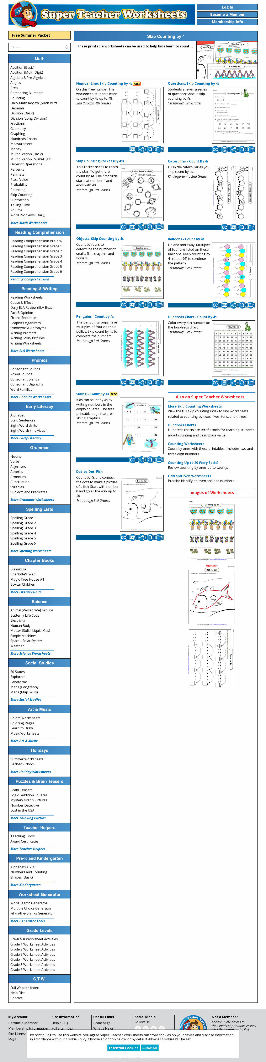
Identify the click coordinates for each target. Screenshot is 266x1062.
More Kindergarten (25, 884)
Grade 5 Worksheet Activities (32, 964)
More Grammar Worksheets (32, 499)
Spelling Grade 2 (23, 523)
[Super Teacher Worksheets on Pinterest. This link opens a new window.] (153, 1028)
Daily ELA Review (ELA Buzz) (32, 307)
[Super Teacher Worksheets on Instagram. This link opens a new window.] (161, 1028)
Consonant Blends (24, 379)
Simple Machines (23, 635)
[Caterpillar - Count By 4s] (233, 193)
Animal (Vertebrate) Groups (31, 610)
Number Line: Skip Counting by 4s (104, 83)
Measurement (21, 143)
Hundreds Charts (23, 138)
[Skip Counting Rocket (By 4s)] (142, 193)
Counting (17, 98)
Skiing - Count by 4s (92, 394)
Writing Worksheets (26, 343)
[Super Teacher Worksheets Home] (101, 14)
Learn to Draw (21, 728)
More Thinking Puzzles (28, 818)
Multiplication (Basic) (26, 154)
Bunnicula (18, 569)
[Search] (67, 47)
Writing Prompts (23, 333)
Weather (17, 646)
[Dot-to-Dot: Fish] (142, 503)
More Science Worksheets (30, 653)
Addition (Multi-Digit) (26, 72)
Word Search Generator (28, 903)
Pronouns (18, 477)
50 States (17, 671)
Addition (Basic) (22, 67)
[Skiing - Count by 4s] (142, 426)
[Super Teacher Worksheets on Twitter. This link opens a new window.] (146, 1028)
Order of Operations (26, 164)
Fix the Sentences (23, 317)
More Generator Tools (27, 921)
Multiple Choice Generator (31, 908)
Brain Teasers (21, 790)
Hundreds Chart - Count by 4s (192, 317)
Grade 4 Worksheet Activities (32, 959)
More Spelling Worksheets (31, 551)
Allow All (149, 1048)
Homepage (102, 1023)
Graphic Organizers (25, 323)
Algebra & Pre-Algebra (28, 77)
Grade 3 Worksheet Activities (32, 954)
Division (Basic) (22, 113)
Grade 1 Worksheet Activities (32, 944)
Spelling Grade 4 (23, 533)
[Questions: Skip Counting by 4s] (233, 115)
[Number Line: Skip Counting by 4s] (142, 115)
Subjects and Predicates (28, 492)
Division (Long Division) (28, 118)
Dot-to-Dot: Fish (89, 471)
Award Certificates (24, 841)
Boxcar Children (22, 584)
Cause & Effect (21, 302)
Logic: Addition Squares (28, 795)
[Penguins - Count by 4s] (142, 348)
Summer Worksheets (26, 759)
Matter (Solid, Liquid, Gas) (30, 630)
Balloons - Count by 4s (186, 239)
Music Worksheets (24, 733)
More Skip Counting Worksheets (195, 406)
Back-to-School (22, 764)
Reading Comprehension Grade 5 (36, 266)
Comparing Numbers (26, 92)
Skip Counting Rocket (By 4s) (100, 161)
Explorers (17, 676)
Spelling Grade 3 (23, 528)
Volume (16, 210)
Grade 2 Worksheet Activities (32, 949)
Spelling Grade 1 (23, 518)
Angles (15, 82)
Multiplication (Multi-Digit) (31, 159)
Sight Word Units (23, 425)
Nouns (15, 456)
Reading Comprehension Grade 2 (36, 251)
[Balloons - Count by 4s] (233, 271)
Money (15, 149)
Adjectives (18, 466)
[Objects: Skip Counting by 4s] (142, 270)
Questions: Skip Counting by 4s (193, 83)
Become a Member (23, 1023)
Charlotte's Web (23, 574)
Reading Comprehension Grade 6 (36, 271)
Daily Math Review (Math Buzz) (34, 103)
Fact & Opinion (21, 312)
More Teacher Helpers (27, 848)
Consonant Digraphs (26, 384)
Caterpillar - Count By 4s (188, 161)
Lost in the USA (22, 810)
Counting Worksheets (186, 443)
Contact (16, 998)
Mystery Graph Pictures (28, 800)
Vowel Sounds (21, 374)
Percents (17, 169)
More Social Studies (25, 699)
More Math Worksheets (28, 223)
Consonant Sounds (25, 369)
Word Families (21, 389)
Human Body (20, 625)
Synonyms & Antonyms (28, 328)
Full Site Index (62, 1028)
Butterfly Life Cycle (24, 615)
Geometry (18, 128)
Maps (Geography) (24, 687)
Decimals (17, 108)
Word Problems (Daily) (27, 215)
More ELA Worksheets (27, 350)
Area (14, 88)
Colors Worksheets (25, 718)
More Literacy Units (26, 592)
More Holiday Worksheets (30, 772)
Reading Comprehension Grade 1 (36, 246)
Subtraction (19, 200)
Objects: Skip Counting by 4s (100, 238)
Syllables (17, 487)
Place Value (19, 179)
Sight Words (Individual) (28, 430)
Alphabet (17, 415)
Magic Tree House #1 (27, 579)
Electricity (17, 620)
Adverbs (16, 471)
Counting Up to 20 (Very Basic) (193, 462)
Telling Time (20, 205)
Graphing (17, 133)
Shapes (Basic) (21, 877)
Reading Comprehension (29, 279)
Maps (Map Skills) (24, 692)
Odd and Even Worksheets (189, 476)
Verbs (15, 461)
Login (12, 1038)
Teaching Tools (22, 836)
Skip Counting (21, 194)
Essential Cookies (123, 1048)
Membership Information (28, 1028)
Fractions (17, 123)
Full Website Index (24, 987)
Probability (18, 184)
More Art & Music (24, 741)
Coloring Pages (22, 723)
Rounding (18, 189)
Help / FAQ (60, 1023)
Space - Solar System (26, 640)
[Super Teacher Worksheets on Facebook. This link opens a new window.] (138, 1028)
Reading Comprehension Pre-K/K (36, 241)
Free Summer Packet (31, 35)
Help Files (17, 992)
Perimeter (18, 174)
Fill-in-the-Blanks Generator (32, 913)
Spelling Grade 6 (23, 543)
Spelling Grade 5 (23, 538)
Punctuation (20, 482)
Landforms (18, 682)
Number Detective (24, 805)
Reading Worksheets (26, 297)
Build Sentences (22, 420)
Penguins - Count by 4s (95, 316)
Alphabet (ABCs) (23, 867)
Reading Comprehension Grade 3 (36, 256)
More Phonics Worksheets (30, 397)
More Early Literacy (25, 438)
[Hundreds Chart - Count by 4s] (233, 348)
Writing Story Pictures (27, 338)
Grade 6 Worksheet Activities (32, 969)
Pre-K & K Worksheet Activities (34, 939)
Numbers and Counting (28, 872)
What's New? (103, 1028)
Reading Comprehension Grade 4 (36, 261)
